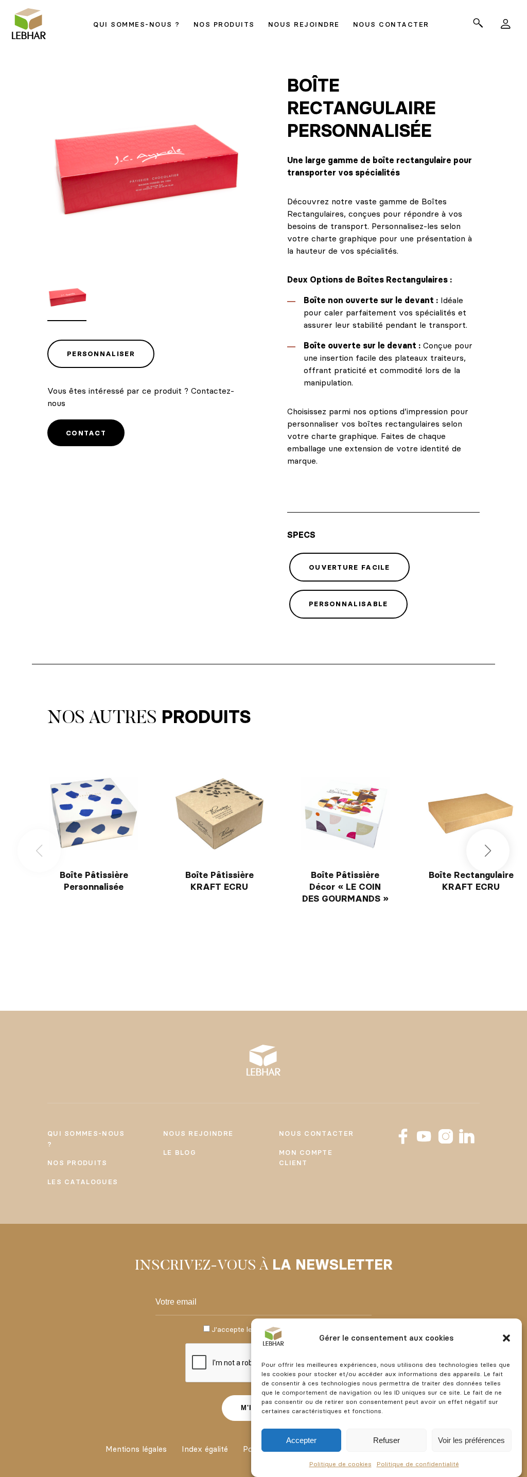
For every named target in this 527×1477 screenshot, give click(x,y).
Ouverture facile (349, 567)
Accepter (301, 1440)
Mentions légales (136, 1449)
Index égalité (205, 1449)
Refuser (386, 1440)
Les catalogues (82, 1181)
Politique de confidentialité (418, 1464)
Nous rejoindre (198, 1133)
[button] (506, 1338)
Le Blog (179, 1152)
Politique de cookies (340, 1464)
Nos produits (77, 1162)
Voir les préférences (471, 1440)
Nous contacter (316, 1133)
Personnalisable (348, 604)
